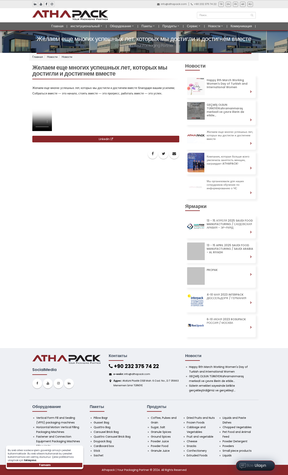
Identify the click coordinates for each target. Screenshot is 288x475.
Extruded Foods (197, 455)
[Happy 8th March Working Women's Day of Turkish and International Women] (220, 97)
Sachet (98, 455)
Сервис (192, 26)
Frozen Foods (196, 422)
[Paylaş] (153, 154)
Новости (214, 26)
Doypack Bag (102, 441)
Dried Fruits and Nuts (201, 418)
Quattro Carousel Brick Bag (112, 437)
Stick (97, 451)
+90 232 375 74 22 (136, 366)
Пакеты (146, 26)
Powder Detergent (235, 441)
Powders (228, 446)
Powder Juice (160, 441)
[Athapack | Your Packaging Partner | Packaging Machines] (71, 15)
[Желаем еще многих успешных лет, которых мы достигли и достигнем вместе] (220, 149)
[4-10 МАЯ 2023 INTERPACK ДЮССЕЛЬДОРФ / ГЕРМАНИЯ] (220, 311)
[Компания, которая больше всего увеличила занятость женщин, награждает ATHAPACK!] (220, 173)
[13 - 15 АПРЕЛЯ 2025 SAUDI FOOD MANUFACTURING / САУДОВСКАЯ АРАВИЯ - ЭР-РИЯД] (220, 237)
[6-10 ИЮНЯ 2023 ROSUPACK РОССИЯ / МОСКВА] (220, 336)
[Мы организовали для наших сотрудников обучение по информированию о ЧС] (220, 198)
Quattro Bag (102, 427)
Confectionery (197, 451)
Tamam (45, 465)
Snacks (191, 446)
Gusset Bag (101, 422)
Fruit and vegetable (200, 437)
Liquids (227, 455)
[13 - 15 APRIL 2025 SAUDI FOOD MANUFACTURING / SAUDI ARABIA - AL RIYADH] (220, 262)
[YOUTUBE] (48, 383)
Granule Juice (160, 451)
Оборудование (120, 26)
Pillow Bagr (101, 418)
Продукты (169, 26)
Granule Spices (161, 432)
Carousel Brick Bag (106, 432)
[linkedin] (69, 383)
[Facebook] (37, 383)
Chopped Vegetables (237, 427)
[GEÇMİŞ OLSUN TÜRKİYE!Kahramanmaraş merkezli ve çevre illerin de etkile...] (220, 124)
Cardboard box (104, 446)
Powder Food (159, 446)
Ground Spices (161, 437)
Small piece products (237, 451)
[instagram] (58, 383)
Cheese (192, 441)
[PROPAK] (220, 287)
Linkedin (104, 139)
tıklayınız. (30, 460)
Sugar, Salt (158, 427)
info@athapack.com (174, 4)
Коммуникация (241, 26)
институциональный (85, 26)
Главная (57, 26)
